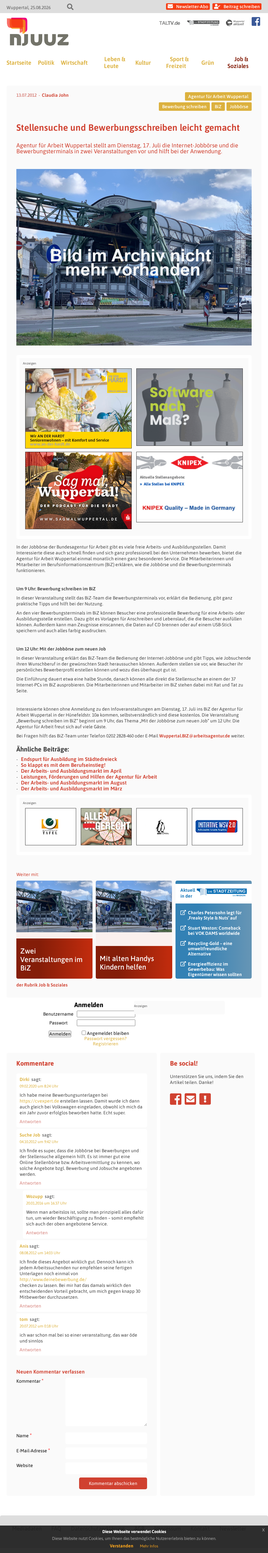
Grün (207, 62)
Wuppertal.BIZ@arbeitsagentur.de (194, 735)
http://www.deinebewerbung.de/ (53, 1279)
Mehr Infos (149, 1546)
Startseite (19, 62)
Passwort (58, 1022)
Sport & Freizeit (177, 62)
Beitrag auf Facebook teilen (175, 1099)
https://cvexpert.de (39, 1101)
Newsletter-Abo (192, 6)
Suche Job (30, 1135)
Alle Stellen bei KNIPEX (162, 483)
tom (24, 1319)
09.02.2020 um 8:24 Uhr (39, 1086)
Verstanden (121, 1545)
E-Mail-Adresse (33, 1450)
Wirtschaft (74, 62)
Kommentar (29, 1381)
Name (24, 1435)
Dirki (24, 1079)
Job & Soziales (237, 62)
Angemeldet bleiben (108, 1033)
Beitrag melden (205, 1099)
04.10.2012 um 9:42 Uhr (39, 1141)
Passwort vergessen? (105, 1038)
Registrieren (105, 1043)
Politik (46, 62)
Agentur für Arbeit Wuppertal (218, 96)
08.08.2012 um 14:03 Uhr (40, 1253)
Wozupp (34, 1196)
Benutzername (58, 1014)
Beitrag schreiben (242, 6)
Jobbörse (239, 106)
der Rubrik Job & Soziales (42, 985)
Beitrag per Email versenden (190, 1099)
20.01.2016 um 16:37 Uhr (46, 1203)
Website (24, 1465)
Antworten (30, 1121)
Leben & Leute (114, 62)
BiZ (218, 106)
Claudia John (55, 95)
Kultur (143, 62)
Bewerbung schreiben (184, 106)
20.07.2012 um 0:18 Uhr (39, 1326)
